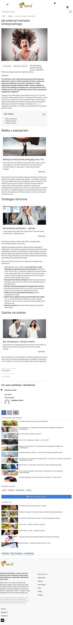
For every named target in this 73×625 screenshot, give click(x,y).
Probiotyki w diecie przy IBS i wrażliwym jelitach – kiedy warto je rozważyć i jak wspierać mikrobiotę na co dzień (45, 459)
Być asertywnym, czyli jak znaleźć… (19, 341)
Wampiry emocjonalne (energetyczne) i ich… (24, 159)
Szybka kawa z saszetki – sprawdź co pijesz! (32, 530)
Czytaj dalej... (42, 172)
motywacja (29, 553)
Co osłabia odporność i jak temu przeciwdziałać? (33, 421)
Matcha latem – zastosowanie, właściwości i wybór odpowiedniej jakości (40, 465)
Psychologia (16, 553)
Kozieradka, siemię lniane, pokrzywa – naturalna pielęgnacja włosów (39, 518)
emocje (38, 104)
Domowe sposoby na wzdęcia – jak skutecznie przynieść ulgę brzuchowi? (40, 452)
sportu (6, 299)
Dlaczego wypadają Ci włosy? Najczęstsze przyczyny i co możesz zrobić (40, 477)
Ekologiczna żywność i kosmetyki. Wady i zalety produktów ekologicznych (40, 512)
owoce (4, 490)
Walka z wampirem (11, 119)
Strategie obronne (10, 121)
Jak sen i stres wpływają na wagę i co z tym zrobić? (34, 440)
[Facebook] (67, 7)
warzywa (10, 490)
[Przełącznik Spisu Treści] (43, 114)
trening (29, 490)
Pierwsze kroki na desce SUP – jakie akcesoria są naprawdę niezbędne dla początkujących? (41, 447)
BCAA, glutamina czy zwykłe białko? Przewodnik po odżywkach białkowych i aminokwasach (41, 428)
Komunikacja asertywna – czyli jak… (20, 228)
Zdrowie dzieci (20, 490)
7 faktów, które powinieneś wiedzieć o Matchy (32, 506)
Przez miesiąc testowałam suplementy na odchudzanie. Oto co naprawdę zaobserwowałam (41, 471)
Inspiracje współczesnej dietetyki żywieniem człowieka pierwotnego (39, 537)
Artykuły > (6, 553)
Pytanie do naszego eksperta (37, 497)
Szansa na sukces (10, 123)
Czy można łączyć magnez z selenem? (30, 434)
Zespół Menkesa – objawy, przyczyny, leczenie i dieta (34, 543)
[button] (7, 4)
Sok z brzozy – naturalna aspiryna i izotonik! (32, 524)
